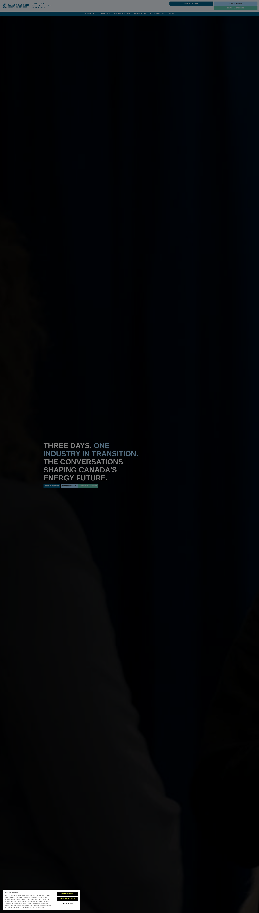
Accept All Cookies (67, 893)
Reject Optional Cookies (67, 898)
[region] (41, 900)
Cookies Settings (67, 903)
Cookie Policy (40, 907)
